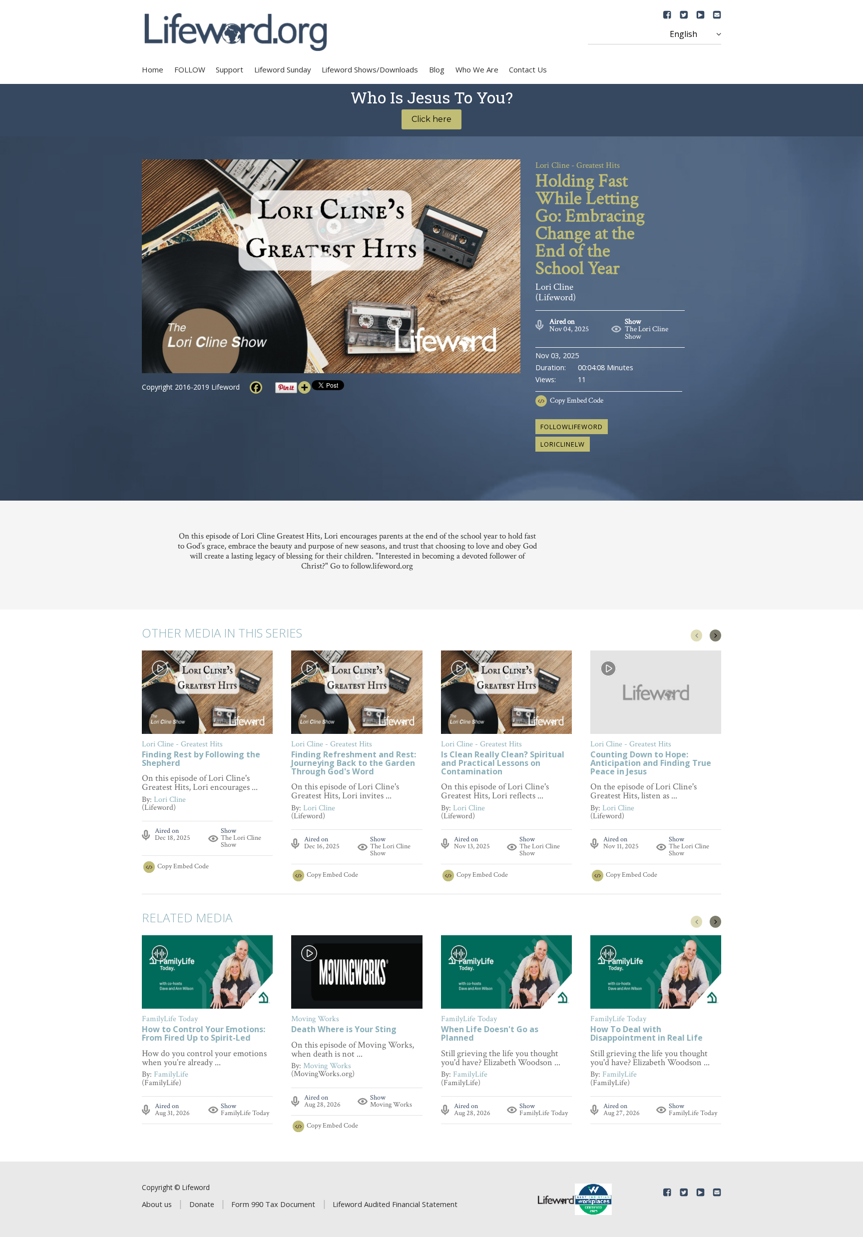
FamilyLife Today (245, 1113)
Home (152, 69)
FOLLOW (189, 69)
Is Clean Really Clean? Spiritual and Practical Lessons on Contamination (502, 763)
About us (157, 1204)
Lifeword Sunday (282, 69)
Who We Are (476, 69)
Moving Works (391, 1104)
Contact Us (528, 69)
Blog (436, 69)
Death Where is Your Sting (344, 1030)
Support (229, 69)
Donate (201, 1204)
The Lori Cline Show (646, 332)
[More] (304, 387)
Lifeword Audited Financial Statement (395, 1204)
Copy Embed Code (576, 400)
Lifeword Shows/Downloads (370, 69)
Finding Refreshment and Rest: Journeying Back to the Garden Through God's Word (353, 763)
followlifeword (571, 426)
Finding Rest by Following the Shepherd (201, 759)
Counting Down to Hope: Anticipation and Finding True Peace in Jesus (650, 763)
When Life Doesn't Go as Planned (489, 1034)
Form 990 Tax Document (273, 1204)
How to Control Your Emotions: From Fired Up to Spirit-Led (203, 1034)
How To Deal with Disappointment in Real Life (646, 1034)
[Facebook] (256, 387)
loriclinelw (562, 444)
